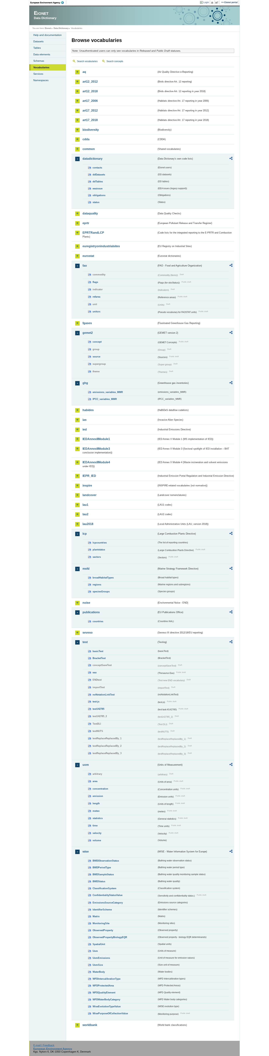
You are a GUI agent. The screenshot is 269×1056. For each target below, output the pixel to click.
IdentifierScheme (102, 909)
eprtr (86, 223)
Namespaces (40, 80)
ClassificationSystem (104, 888)
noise (86, 602)
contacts (97, 167)
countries (98, 621)
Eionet (48, 28)
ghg (85, 383)
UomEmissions (101, 958)
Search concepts (115, 61)
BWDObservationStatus (106, 860)
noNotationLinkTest (104, 694)
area (95, 781)
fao (85, 265)
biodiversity (91, 129)
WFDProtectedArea (103, 985)
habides (88, 410)
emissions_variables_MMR (108, 392)
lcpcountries (100, 542)
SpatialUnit (99, 944)
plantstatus (99, 549)
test (85, 642)
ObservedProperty (103, 930)
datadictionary (92, 158)
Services (38, 73)
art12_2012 (90, 81)
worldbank (90, 1025)
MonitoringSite (101, 923)
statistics (98, 818)
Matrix (96, 916)
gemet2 (88, 332)
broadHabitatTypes (103, 577)
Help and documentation (47, 35)
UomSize (98, 965)
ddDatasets (99, 174)
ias (85, 419)
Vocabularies (41, 67)
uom (86, 764)
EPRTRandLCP (93, 232)
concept (97, 341)
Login (206, 2)
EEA (48, 2)
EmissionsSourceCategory (108, 902)
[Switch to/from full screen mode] (217, 2)
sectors (97, 557)
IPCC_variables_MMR (105, 399)
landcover (89, 495)
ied (85, 429)
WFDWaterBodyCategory (106, 999)
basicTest (98, 651)
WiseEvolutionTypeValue (107, 1006)
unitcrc (96, 311)
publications (91, 612)
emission (98, 796)
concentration (100, 788)
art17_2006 (90, 100)
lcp (85, 533)
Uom (95, 951)
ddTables (98, 181)
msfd (86, 568)
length (96, 803)
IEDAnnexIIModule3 (96, 448)
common (89, 149)
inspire (87, 485)
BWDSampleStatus (103, 874)
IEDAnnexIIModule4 (96, 462)
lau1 (85, 504)
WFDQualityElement (104, 992)
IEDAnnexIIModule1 (96, 439)
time (95, 825)
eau (95, 672)
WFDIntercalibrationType (106, 978)
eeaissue (97, 188)
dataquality (90, 213)
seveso (88, 632)
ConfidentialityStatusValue (107, 895)
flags (95, 282)
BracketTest (99, 658)
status (96, 202)
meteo (96, 811)
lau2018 (88, 524)
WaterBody (99, 971)
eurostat (88, 255)
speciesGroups (101, 591)
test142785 (98, 709)
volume (97, 840)
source (96, 356)
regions (97, 584)
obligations (99, 195)
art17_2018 (90, 120)
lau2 (85, 514)
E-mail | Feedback (43, 1045)
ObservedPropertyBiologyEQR (110, 937)
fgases (87, 323)
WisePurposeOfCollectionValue (110, 1013)
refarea (96, 296)
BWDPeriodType (102, 867)
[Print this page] (213, 2)
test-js (96, 701)
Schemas (38, 60)
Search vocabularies (87, 61)
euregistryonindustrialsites (101, 246)
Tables (37, 47)
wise (86, 851)
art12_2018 (90, 91)
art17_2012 (90, 110)
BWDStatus (99, 881)
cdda (86, 139)
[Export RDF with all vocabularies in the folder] (230, 159)
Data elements (41, 54)
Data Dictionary (61, 28)
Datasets (38, 41)
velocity (97, 833)
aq (84, 71)
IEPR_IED (89, 475)
